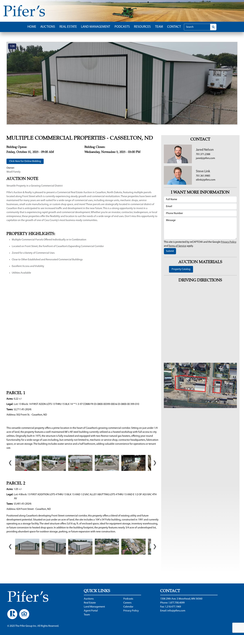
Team (159, 27)
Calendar (128, 606)
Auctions (47, 27)
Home (31, 27)
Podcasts (122, 27)
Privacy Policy (228, 242)
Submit (170, 251)
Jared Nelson (205, 150)
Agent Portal (91, 610)
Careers (127, 603)
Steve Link (203, 171)
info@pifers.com (176, 610)
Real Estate (68, 27)
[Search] (213, 27)
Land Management (95, 27)
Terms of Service (177, 246)
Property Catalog (181, 269)
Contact (174, 27)
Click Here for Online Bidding (25, 161)
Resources (142, 27)
